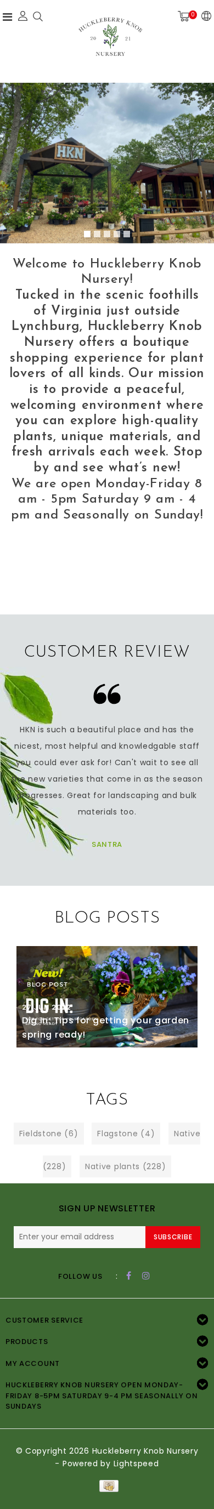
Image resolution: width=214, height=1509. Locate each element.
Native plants (125, 1166)
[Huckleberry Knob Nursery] (110, 40)
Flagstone (126, 1133)
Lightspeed (136, 1463)
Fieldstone (48, 1133)
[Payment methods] (106, 1485)
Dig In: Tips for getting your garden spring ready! (105, 1027)
